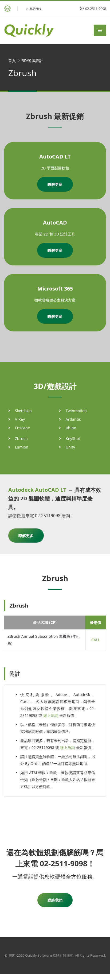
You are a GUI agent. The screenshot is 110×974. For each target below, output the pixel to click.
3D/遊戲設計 (32, 60)
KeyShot (73, 438)
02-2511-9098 (95, 8)
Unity (70, 447)
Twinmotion (76, 410)
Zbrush (21, 438)
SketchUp (23, 410)
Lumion (21, 447)
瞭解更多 (55, 184)
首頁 (12, 60)
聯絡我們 (55, 900)
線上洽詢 (50, 715)
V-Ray (20, 419)
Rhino (71, 427)
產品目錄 (35, 9)
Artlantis (73, 419)
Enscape (22, 427)
